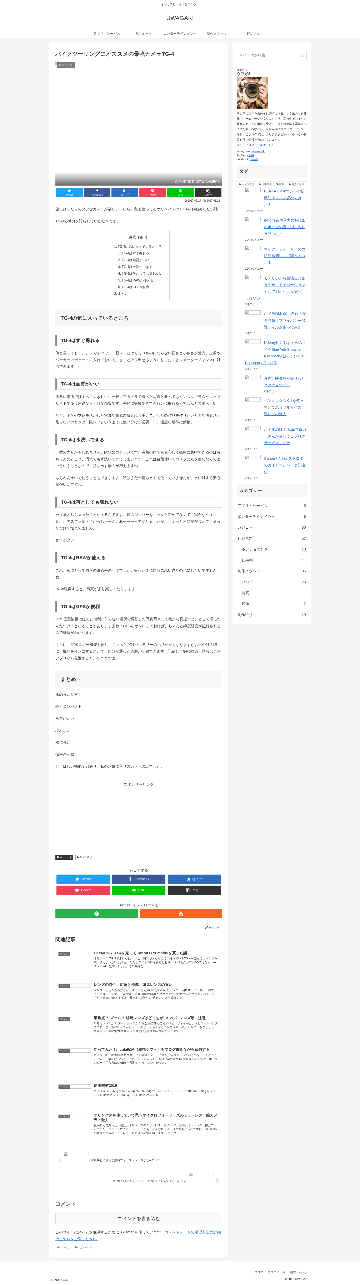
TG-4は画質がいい (135, 260)
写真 (274, 593)
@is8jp (254, 159)
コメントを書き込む (139, 1218)
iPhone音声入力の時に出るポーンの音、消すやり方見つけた (285, 227)
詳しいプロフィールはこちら (256, 144)
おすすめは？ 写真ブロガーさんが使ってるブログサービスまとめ (285, 436)
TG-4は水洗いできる (137, 267)
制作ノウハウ (272, 571)
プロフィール (276, 1272)
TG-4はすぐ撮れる (135, 253)
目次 (132, 237)
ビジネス (272, 538)
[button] (302, 55)
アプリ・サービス (272, 506)
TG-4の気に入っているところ (140, 246)
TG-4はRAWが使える (138, 280)
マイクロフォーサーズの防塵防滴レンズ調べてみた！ (284, 256)
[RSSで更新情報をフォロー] (181, 913)
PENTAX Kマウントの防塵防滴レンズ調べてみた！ (284, 198)
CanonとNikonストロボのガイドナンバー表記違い (284, 465)
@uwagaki (258, 151)
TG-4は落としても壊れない (142, 273)
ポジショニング (274, 549)
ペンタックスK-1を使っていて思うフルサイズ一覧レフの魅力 (284, 407)
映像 (274, 604)
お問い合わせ (298, 1272)
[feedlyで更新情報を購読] (96, 913)
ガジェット (65, 857)
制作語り (272, 615)
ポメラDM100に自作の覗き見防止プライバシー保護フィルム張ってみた (285, 320)
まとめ (123, 293)
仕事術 (274, 560)
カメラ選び (85, 857)
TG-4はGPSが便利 (136, 287)
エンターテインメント (272, 516)
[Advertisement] (103, 817)
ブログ (274, 582)
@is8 (250, 155)
